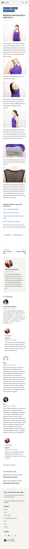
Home (5, 512)
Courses (6, 527)
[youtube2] (8, 535)
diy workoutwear (7, 235)
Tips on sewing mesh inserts (11, 209)
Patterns (19, 474)
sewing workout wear (18, 235)
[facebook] (12, 535)
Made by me (7, 8)
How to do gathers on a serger (11, 221)
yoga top (23, 52)
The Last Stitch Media (9, 501)
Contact (6, 509)
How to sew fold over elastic (11, 212)
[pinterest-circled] (15, 535)
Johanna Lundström (11, 269)
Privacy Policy (7, 515)
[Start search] (23, 2)
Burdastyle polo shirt (10, 477)
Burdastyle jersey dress (11, 483)
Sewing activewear (9, 10)
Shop (5, 524)
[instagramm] (5, 535)
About (5, 521)
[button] (26, 2)
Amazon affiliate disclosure (10, 518)
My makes (14, 8)
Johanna (7, 338)
